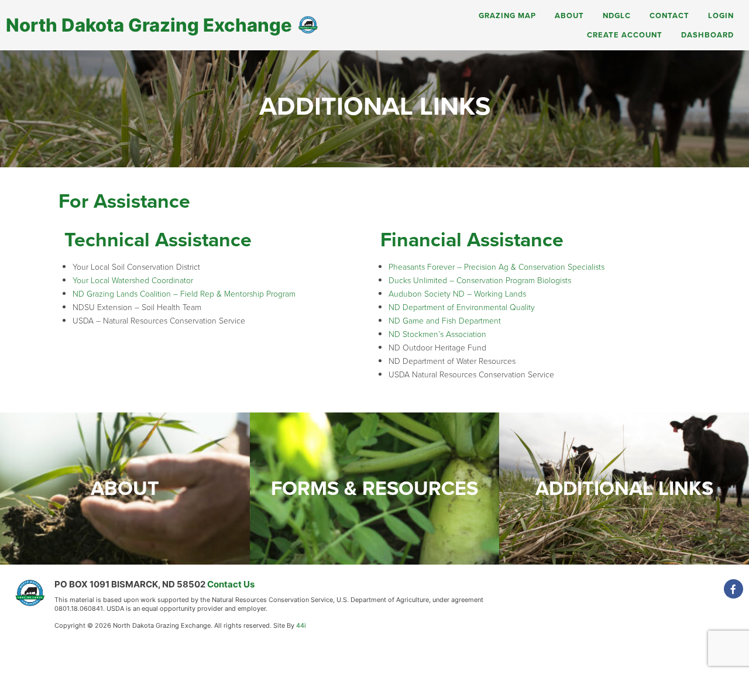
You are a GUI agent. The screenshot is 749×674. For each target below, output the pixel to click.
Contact (669, 15)
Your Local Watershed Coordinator (133, 280)
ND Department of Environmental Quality (462, 307)
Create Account (624, 34)
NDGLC (617, 15)
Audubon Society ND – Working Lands (457, 294)
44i (301, 625)
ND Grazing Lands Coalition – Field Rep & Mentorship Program (184, 294)
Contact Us (231, 584)
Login (721, 15)
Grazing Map (507, 15)
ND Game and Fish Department (445, 321)
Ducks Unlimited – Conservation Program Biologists (480, 280)
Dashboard (707, 34)
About (569, 15)
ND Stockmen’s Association (437, 334)
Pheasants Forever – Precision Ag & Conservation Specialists (496, 267)
